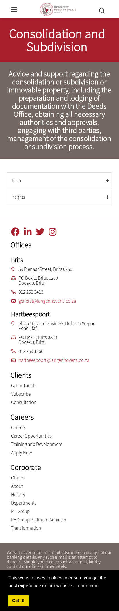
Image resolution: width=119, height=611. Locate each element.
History (18, 494)
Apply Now (21, 452)
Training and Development (36, 444)
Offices (18, 478)
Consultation (23, 402)
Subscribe (21, 394)
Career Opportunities (31, 436)
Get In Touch (23, 385)
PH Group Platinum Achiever (38, 519)
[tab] (59, 180)
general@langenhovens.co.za (47, 301)
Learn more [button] (87, 585)
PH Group (20, 511)
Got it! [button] (18, 600)
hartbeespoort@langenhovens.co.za (53, 360)
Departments (23, 503)
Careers (18, 427)
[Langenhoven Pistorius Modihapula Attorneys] (58, 8)
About (17, 486)
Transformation (26, 528)
